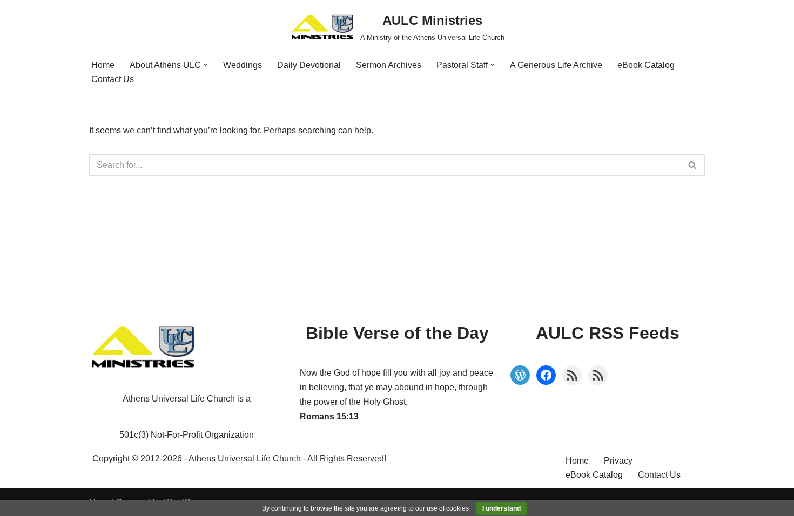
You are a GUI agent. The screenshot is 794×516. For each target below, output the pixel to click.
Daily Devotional (309, 65)
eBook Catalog (646, 65)
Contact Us (112, 79)
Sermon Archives (388, 65)
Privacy (618, 460)
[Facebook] (546, 375)
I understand (501, 508)
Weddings (242, 65)
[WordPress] (520, 375)
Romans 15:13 (329, 416)
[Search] (693, 165)
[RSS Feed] (572, 375)
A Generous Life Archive (556, 65)
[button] (206, 65)
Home (103, 65)
